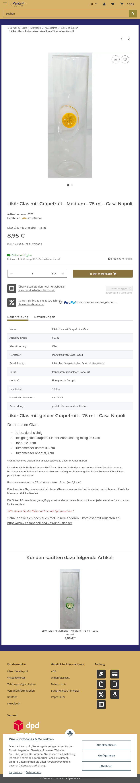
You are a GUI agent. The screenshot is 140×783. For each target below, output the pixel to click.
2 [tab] (72, 185)
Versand (37, 244)
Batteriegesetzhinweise (65, 690)
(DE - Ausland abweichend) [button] (46, 259)
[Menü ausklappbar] (5, 2)
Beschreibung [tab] (17, 317)
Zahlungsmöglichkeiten (21, 684)
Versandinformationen (21, 690)
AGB (53, 671)
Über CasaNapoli (17, 671)
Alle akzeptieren (106, 744)
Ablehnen (106, 766)
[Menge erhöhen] (63, 273)
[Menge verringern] (11, 273)
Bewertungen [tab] (44, 317)
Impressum (15, 772)
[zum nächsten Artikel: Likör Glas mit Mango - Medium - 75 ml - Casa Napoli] (129, 39)
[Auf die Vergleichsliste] (116, 59)
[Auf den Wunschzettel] (125, 59)
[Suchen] (133, 13)
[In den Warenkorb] (10, 51)
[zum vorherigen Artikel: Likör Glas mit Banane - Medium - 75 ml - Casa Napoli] (121, 39)
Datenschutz (33, 772)
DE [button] (92, 4)
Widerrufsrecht (60, 677)
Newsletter (14, 703)
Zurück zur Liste (18, 27)
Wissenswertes (16, 677)
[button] (104, 4)
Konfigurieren (106, 755)
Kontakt (12, 697)
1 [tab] (68, 185)
